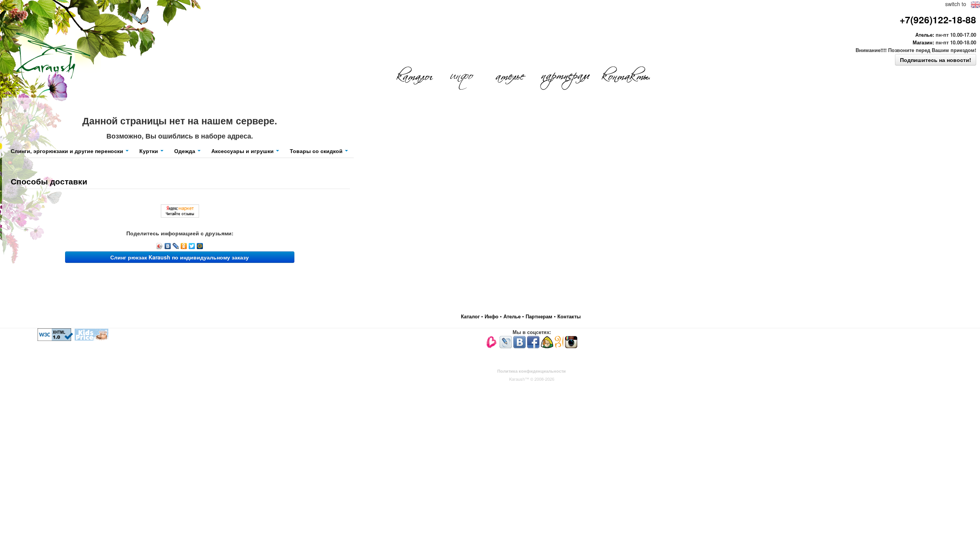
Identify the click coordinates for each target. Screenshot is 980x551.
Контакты (569, 316)
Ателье (512, 316)
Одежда (185, 151)
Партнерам (540, 316)
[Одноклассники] (184, 246)
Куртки (149, 151)
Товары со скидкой (317, 151)
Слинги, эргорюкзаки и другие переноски (68, 151)
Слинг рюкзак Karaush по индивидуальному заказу (179, 257)
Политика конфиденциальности (531, 371)
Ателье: (924, 34)
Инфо (492, 316)
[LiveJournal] (176, 246)
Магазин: (923, 42)
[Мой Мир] (200, 246)
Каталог (471, 316)
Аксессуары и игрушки (243, 151)
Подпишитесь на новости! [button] (935, 60)
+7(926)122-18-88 (938, 19)
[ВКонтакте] (168, 246)
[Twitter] (192, 246)
